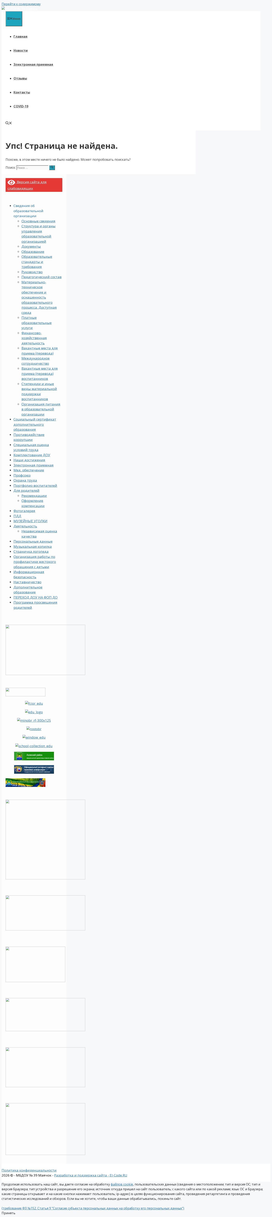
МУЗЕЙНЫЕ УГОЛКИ (30, 521)
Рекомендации (34, 495)
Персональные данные (33, 541)
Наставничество (27, 582)
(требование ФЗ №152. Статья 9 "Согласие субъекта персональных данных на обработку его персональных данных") (93, 1208)
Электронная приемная (33, 64)
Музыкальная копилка (33, 546)
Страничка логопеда (31, 551)
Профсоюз (22, 475)
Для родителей (26, 490)
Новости (21, 50)
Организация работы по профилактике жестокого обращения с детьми (35, 561)
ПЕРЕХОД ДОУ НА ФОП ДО (36, 597)
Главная (20, 36)
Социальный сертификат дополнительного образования (35, 424)
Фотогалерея (24, 510)
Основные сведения (38, 221)
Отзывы (20, 78)
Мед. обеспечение (29, 470)
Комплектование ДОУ (32, 455)
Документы (31, 246)
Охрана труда (25, 480)
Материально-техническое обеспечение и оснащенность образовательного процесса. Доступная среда (39, 297)
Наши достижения (29, 460)
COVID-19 (21, 106)
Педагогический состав (42, 277)
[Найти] (52, 167)
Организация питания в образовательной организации (41, 409)
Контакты (22, 92)
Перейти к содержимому (21, 4)
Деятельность (25, 526)
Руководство (32, 272)
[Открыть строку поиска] (9, 123)
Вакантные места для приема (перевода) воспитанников (40, 373)
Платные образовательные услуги (37, 322)
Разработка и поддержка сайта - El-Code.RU (90, 1175)
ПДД (17, 516)
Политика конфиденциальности (29, 1170)
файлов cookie (122, 1184)
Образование (33, 251)
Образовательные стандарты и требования (37, 261)
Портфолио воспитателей (35, 485)
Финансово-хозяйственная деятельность (34, 338)
